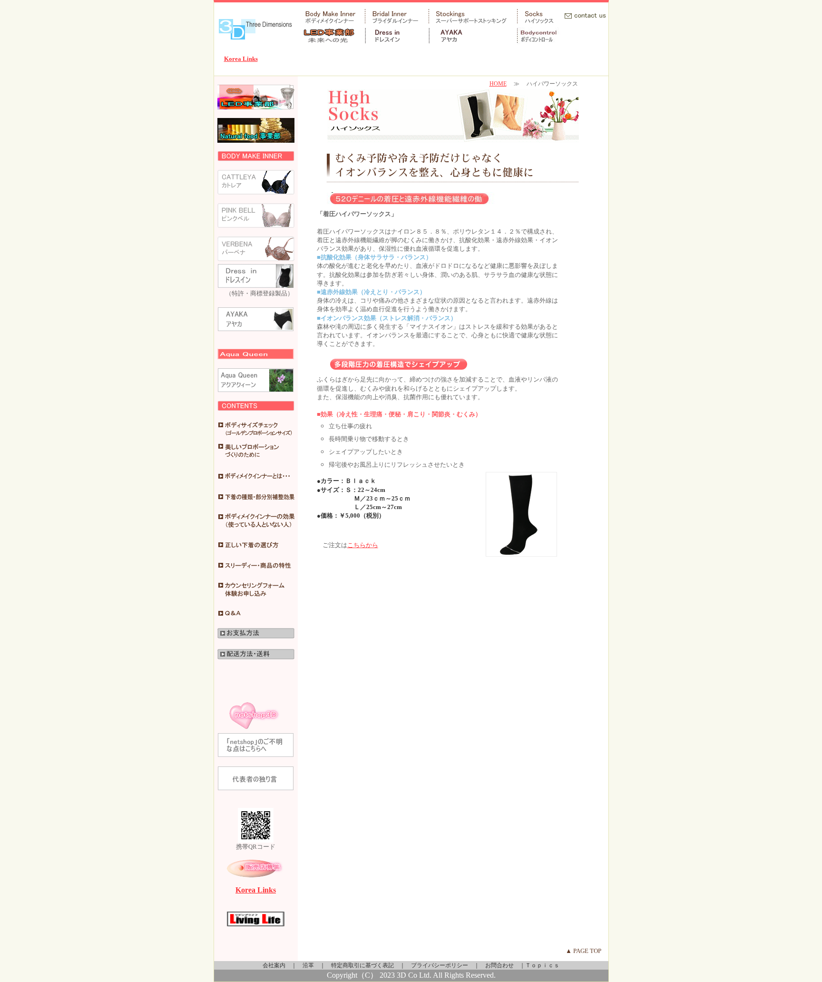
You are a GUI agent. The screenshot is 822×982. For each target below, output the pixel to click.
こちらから (362, 545)
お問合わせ (499, 965)
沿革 (308, 965)
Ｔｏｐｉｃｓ (542, 965)
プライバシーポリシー (439, 965)
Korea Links (241, 58)
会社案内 (274, 965)
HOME (498, 83)
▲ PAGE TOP (583, 950)
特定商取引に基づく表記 (362, 965)
